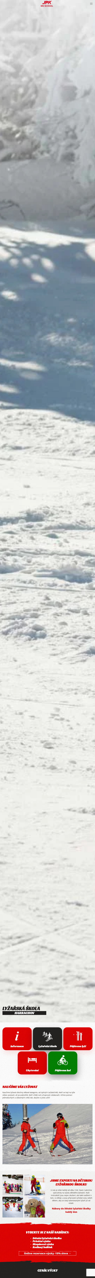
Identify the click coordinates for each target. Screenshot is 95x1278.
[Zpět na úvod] (47, 3)
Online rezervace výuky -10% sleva (46, 1253)
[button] (91, 3)
